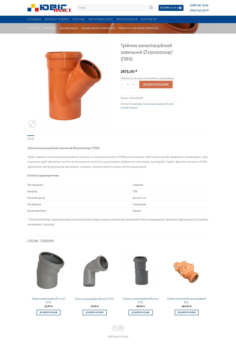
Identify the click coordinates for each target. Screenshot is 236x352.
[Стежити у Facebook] (115, 328)
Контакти (149, 19)
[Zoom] (32, 124)
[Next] (207, 284)
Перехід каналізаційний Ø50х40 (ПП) (140, 300)
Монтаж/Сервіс (100, 19)
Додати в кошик (156, 84)
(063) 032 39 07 (199, 10)
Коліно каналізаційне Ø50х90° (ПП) (94, 299)
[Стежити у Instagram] (121, 328)
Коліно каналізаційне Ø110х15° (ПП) (48, 300)
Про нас (78, 19)
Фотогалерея (127, 19)
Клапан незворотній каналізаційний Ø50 (186, 300)
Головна (34, 19)
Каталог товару (56, 19)
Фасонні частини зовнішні (139, 28)
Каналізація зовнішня (98, 28)
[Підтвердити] (151, 8)
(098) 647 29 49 (199, 5)
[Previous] (27, 284)
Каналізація (69, 28)
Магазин (49, 28)
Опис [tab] (30, 139)
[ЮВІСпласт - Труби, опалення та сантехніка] (49, 8)
